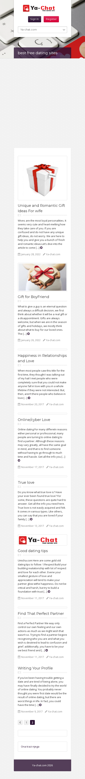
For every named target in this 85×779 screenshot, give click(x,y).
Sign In (34, 19)
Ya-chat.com (53, 254)
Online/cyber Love (34, 419)
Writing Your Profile (35, 668)
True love (26, 482)
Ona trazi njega (30, 746)
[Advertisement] (42, 103)
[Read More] (41, 247)
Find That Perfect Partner (41, 613)
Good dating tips (33, 550)
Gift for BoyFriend (33, 296)
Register (51, 19)
